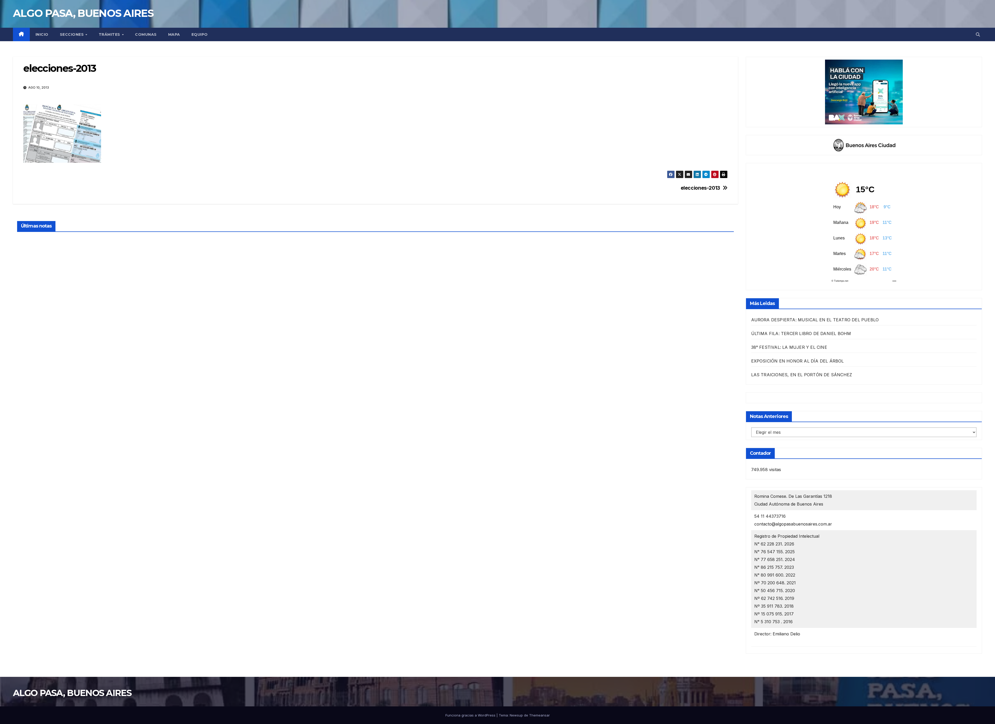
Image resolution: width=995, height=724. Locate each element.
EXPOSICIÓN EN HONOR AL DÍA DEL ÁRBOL (797, 361)
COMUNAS (146, 34)
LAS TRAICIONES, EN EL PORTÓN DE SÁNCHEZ (801, 374)
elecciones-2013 (700, 188)
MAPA (174, 34)
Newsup (516, 715)
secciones (72, 34)
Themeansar (539, 715)
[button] (978, 34)
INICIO (41, 34)
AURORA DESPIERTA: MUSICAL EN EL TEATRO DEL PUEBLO (815, 319)
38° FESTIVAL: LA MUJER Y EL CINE (789, 347)
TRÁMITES (110, 34)
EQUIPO (199, 34)
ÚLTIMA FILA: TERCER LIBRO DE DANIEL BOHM (801, 333)
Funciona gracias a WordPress (470, 715)
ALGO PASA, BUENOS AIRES (83, 13)
